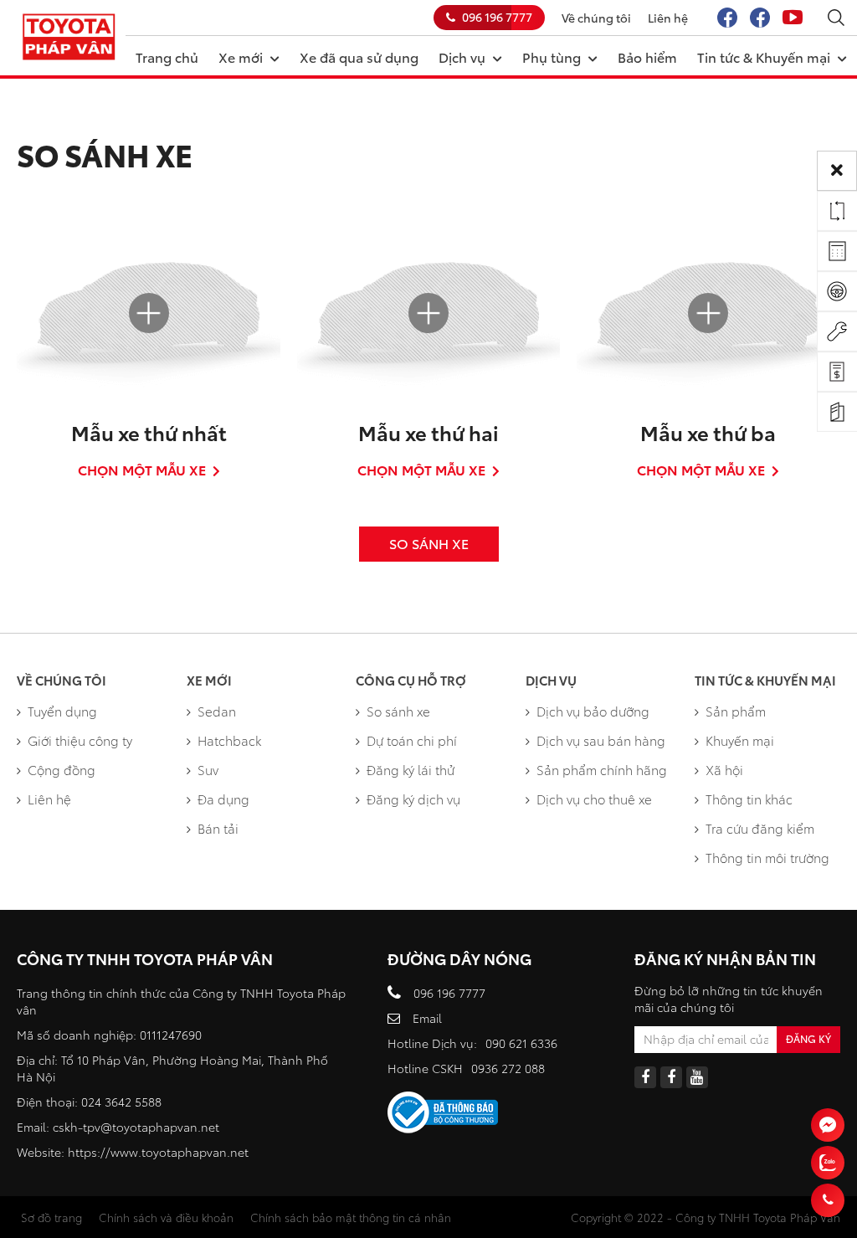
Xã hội (724, 769)
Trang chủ (167, 56)
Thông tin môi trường (767, 857)
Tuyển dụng (62, 710)
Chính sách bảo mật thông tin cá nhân (350, 1217)
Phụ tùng (551, 56)
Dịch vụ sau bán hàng (600, 740)
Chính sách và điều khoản (166, 1217)
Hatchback (229, 740)
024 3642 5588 (121, 1101)
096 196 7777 (497, 16)
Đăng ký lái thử (410, 769)
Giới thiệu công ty (80, 740)
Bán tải (218, 828)
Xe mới (240, 56)
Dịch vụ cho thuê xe (594, 798)
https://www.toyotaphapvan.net (158, 1151)
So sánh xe (398, 710)
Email (427, 1017)
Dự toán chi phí (412, 740)
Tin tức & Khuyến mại (763, 56)
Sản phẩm (736, 710)
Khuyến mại (740, 740)
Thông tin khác (749, 798)
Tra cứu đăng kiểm (760, 828)
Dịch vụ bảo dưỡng (592, 710)
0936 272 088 (508, 1068)
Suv (208, 769)
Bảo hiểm (647, 56)
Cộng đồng (61, 769)
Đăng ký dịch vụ (413, 798)
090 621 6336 (521, 1043)
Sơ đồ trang (51, 1217)
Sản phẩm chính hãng (601, 769)
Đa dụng (223, 798)
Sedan (217, 710)
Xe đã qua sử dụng (359, 56)
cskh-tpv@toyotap (104, 1126)
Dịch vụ (462, 56)
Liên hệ (668, 17)
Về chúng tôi (596, 17)
